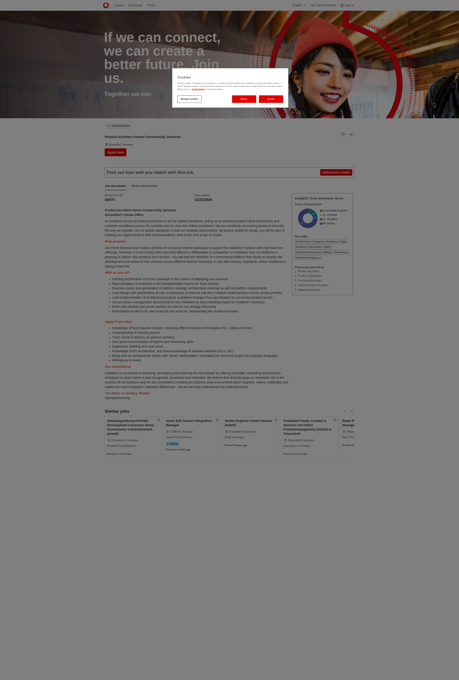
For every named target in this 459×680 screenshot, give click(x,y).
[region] (230, 88)
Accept (271, 99)
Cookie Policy (198, 89)
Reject (244, 99)
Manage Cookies (189, 99)
